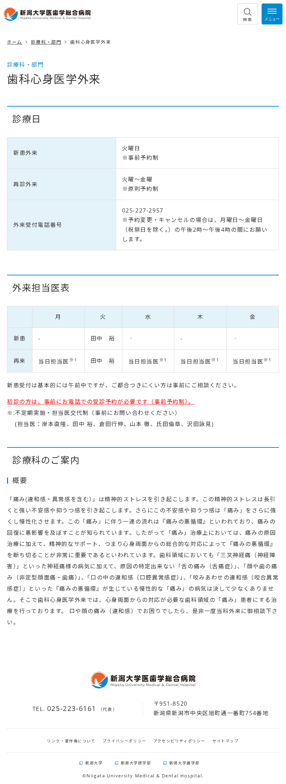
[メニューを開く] (272, 13)
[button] (247, 13)
